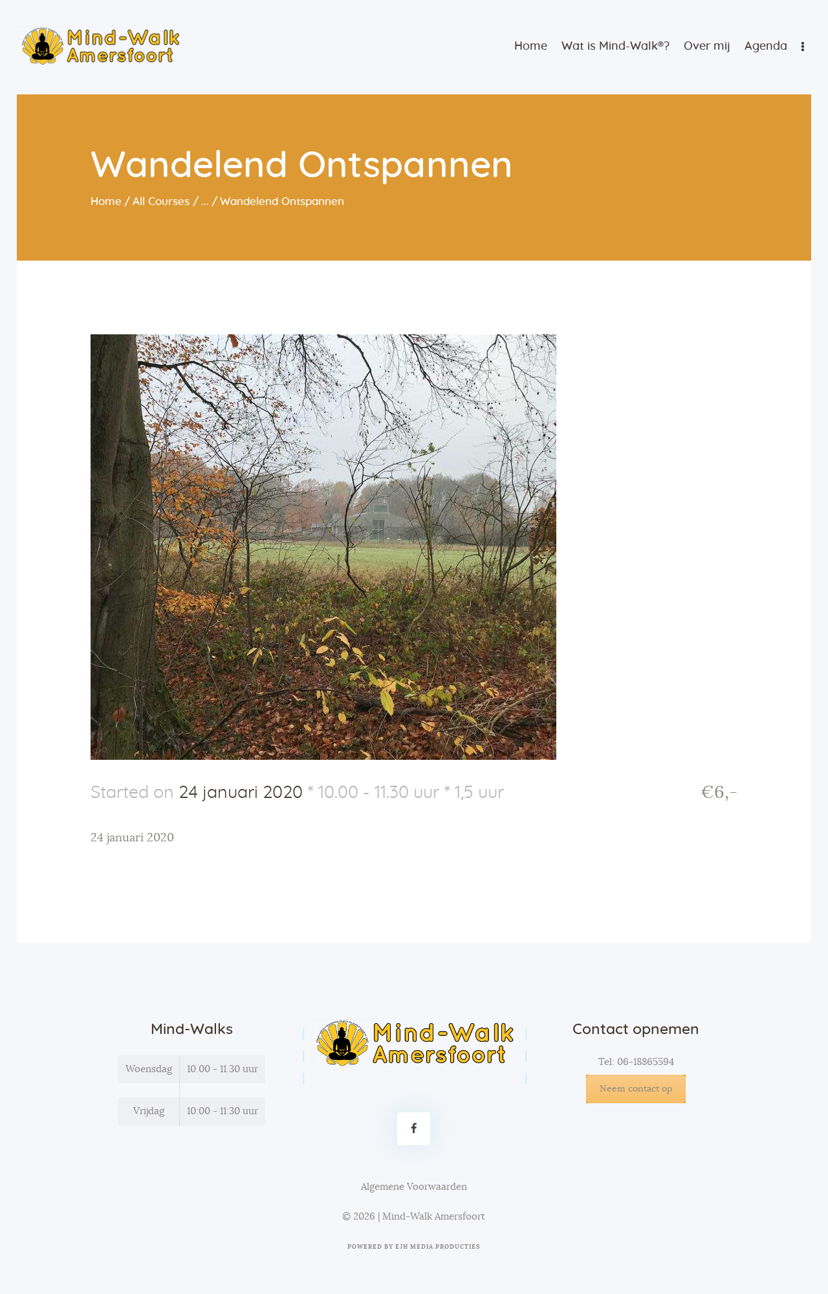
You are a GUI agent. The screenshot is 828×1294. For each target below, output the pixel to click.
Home (106, 201)
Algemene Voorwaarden (414, 1187)
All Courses (161, 201)
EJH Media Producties (437, 1247)
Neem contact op (636, 1089)
